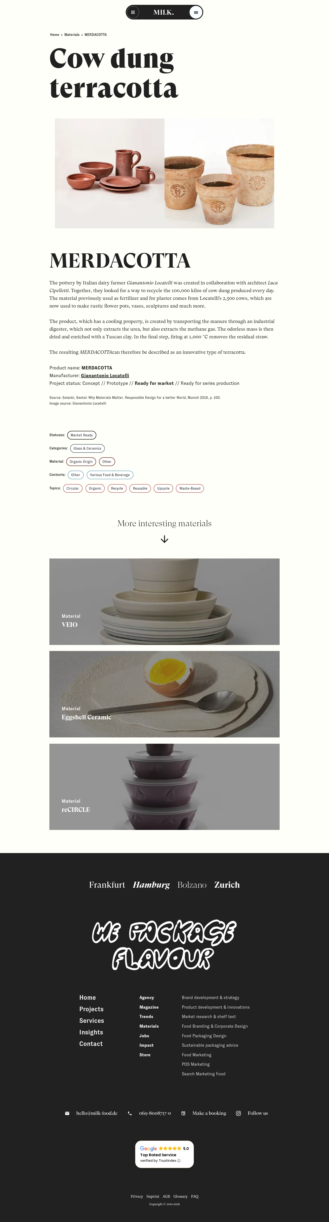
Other (107, 462)
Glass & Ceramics (87, 448)
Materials (71, 35)
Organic (95, 488)
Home (54, 35)
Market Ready (82, 435)
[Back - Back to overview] (133, 12)
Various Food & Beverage (110, 475)
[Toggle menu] (196, 12)
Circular (72, 488)
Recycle (117, 488)
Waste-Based (189, 488)
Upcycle (163, 488)
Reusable (140, 488)
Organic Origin (81, 462)
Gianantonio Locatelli (105, 375)
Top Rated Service (158, 1155)
